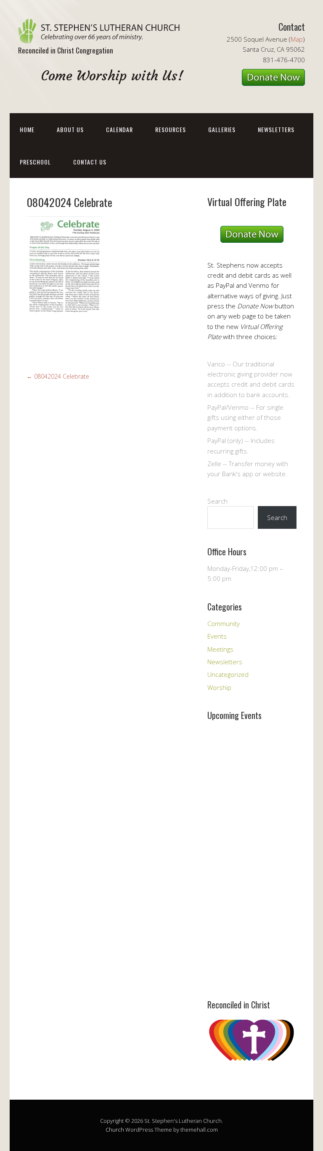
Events (217, 636)
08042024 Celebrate (57, 376)
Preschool (35, 161)
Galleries (222, 129)
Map (297, 39)
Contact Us (89, 161)
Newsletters (276, 129)
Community (223, 623)
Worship (219, 687)
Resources (170, 129)
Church (115, 1129)
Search (217, 501)
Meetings (220, 649)
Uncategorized (228, 674)
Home (27, 129)
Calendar (119, 129)
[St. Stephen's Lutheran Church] (102, 36)
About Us (70, 129)
